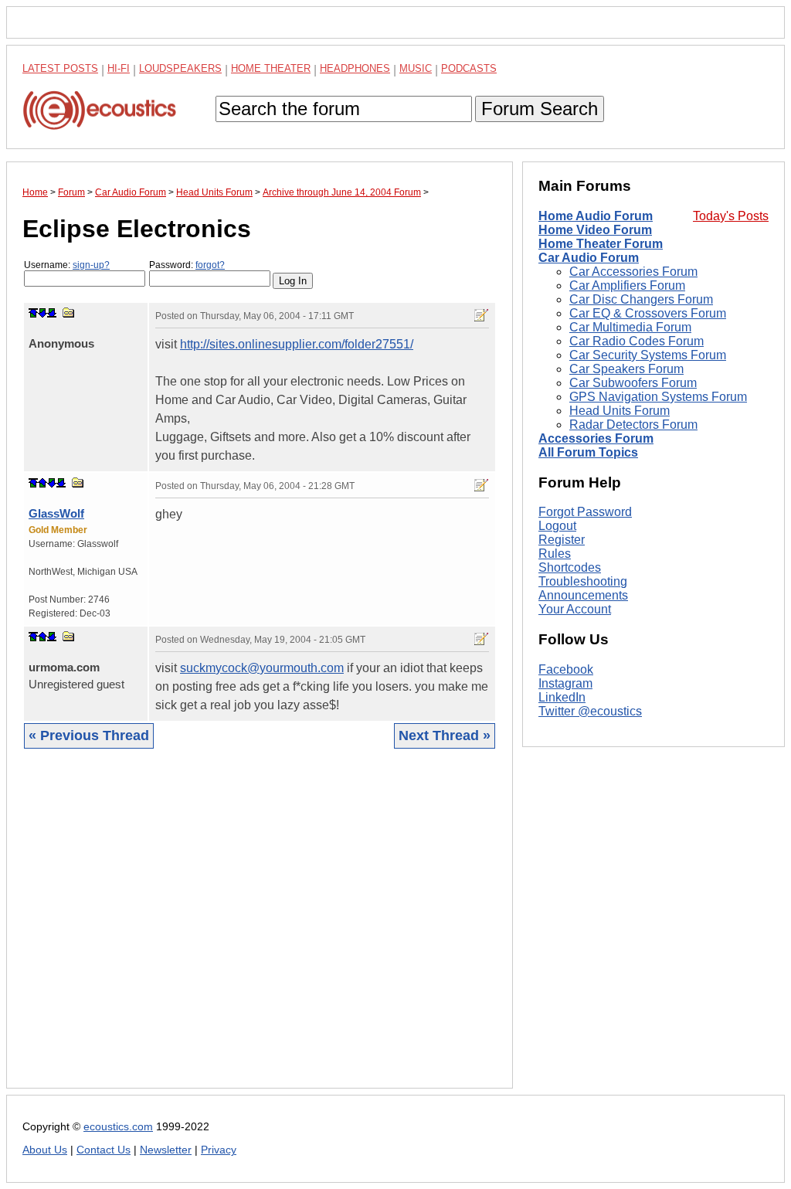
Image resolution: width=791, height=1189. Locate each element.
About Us (44, 1150)
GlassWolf (56, 513)
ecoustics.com (118, 1127)
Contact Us (103, 1150)
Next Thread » (445, 735)
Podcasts (469, 68)
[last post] (51, 313)
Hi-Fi (118, 68)
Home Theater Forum (600, 243)
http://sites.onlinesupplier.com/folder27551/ (296, 344)
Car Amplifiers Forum (627, 285)
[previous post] (42, 482)
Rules (554, 553)
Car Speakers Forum (626, 368)
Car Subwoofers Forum (633, 382)
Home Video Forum (595, 229)
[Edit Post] (481, 315)
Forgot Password (585, 511)
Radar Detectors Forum (633, 424)
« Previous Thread (89, 735)
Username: (67, 265)
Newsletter (166, 1150)
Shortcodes (569, 567)
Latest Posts (60, 68)
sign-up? (91, 265)
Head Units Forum (619, 410)
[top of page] (33, 313)
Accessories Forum (596, 438)
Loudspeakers (180, 68)
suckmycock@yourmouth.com (262, 667)
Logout (557, 525)
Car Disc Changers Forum (641, 299)
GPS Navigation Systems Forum (658, 396)
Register (561, 539)
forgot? (210, 265)
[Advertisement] (259, 930)
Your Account (574, 609)
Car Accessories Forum (633, 271)
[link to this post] (68, 312)
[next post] (42, 313)
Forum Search (539, 108)
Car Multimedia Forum (630, 327)
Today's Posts (731, 216)
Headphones (355, 68)
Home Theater (271, 68)
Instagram (565, 683)
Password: (187, 265)
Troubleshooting (582, 581)
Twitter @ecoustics (590, 711)
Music (415, 68)
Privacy (218, 1150)
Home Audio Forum (595, 216)
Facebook (565, 669)
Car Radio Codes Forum (636, 341)
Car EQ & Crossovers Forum (647, 313)
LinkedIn (562, 697)
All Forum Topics (588, 452)
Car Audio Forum (588, 257)
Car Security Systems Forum (647, 355)
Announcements (583, 595)
